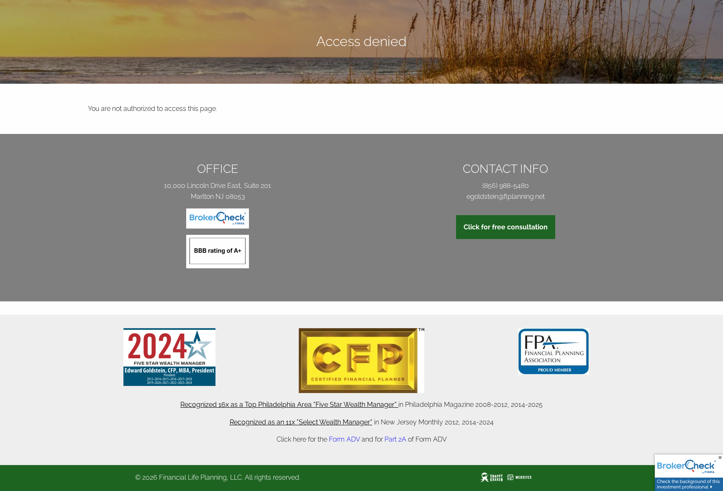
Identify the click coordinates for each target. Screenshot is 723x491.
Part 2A (395, 439)
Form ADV (344, 439)
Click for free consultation (506, 227)
